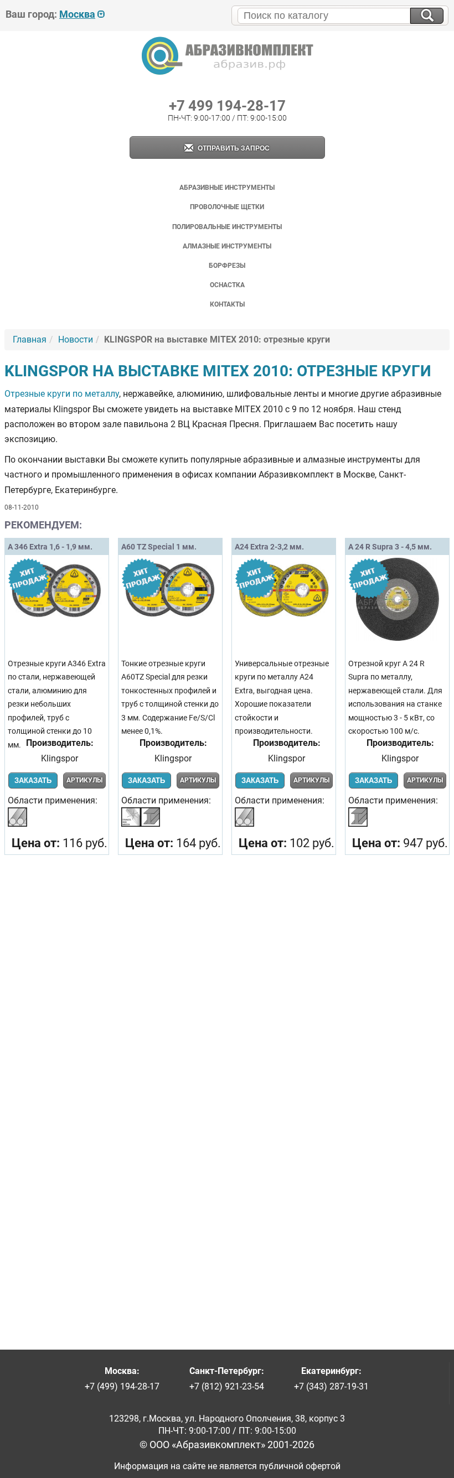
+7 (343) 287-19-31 (331, 1386)
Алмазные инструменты (227, 246)
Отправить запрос (233, 148)
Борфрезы (227, 265)
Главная (30, 339)
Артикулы (84, 780)
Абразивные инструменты (227, 187)
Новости (75, 339)
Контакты (227, 304)
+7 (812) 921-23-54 (226, 1386)
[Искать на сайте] (426, 16)
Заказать (32, 780)
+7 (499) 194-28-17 (122, 1386)
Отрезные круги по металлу (61, 393)
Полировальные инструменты (227, 227)
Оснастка (227, 285)
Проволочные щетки (227, 207)
